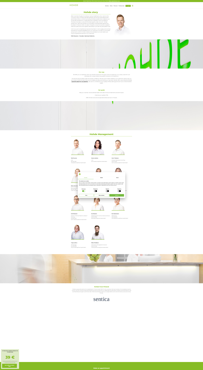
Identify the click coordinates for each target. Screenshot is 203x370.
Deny (86, 195)
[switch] (95, 191)
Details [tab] (101, 177)
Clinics (111, 5)
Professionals (121, 5)
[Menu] (132, 5)
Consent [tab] (85, 177)
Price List (116, 5)
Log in (128, 5)
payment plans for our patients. (80, 81)
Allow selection (101, 195)
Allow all (116, 195)
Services (107, 5)
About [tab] (117, 177)
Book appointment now (114, 1)
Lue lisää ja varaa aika (9, 366)
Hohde (74, 5)
